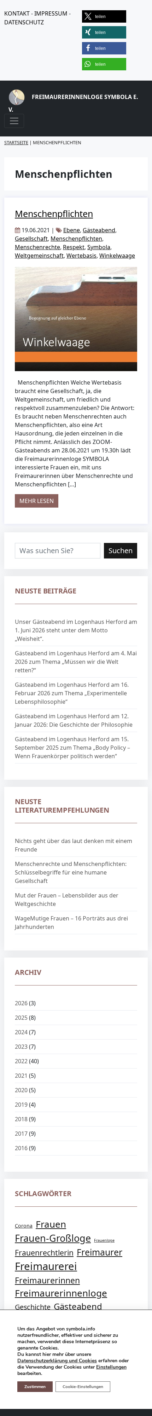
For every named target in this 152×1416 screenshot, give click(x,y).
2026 (21, 1003)
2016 (21, 1148)
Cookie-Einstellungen (83, 1386)
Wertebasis (81, 255)
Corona (24, 1225)
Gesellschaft (31, 238)
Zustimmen (35, 1386)
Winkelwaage (117, 255)
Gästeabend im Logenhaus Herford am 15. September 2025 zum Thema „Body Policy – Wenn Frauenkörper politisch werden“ (72, 747)
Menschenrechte (37, 247)
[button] (104, 16)
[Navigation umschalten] (14, 121)
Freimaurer (99, 1252)
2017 (21, 1133)
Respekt (73, 247)
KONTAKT (17, 13)
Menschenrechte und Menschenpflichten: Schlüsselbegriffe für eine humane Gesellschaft (71, 872)
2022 (21, 1061)
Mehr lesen (38, 501)
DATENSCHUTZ (24, 22)
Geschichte (33, 1307)
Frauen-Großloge (53, 1238)
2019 (21, 1104)
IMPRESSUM (51, 13)
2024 (21, 1032)
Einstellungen (111, 1367)
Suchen (121, 550)
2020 (21, 1090)
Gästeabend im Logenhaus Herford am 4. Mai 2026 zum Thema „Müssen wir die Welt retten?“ (76, 661)
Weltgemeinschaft (39, 255)
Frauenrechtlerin (44, 1252)
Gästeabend (99, 230)
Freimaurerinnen (47, 1280)
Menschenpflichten (54, 213)
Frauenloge (104, 1240)
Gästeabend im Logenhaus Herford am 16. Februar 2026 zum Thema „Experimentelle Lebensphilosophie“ (72, 693)
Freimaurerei (46, 1266)
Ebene (71, 230)
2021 (21, 1075)
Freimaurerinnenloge (61, 1293)
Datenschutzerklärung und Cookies (57, 1360)
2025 (21, 1018)
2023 (21, 1047)
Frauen (51, 1224)
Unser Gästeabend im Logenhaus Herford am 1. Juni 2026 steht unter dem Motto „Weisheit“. (76, 630)
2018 (21, 1119)
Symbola (98, 247)
